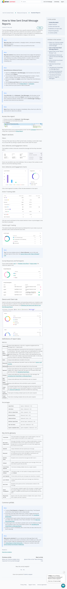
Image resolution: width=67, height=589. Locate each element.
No (24, 569)
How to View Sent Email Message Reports (55, 48)
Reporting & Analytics (7, 552)
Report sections (53, 24)
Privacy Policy (23, 584)
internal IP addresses (15, 389)
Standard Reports (35, 12)
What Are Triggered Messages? (54, 77)
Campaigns (31, 83)
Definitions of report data (55, 28)
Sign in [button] (62, 1)
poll (15, 263)
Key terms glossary (54, 30)
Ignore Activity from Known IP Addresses (14, 544)
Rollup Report (23, 83)
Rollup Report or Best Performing (14, 543)
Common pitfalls (53, 33)
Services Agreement (42, 584)
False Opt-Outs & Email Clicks (54, 64)
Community (56, 1)
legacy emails (33, 263)
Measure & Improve (22, 12)
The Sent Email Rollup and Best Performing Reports (55, 71)
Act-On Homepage (48, 1)
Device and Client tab (54, 26)
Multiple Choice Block (23, 263)
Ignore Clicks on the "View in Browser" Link (56, 52)
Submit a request (28, 574)
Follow (39, 27)
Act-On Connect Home (8, 12)
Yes (21, 569)
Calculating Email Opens (23, 372)
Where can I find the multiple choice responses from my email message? (56, 44)
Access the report (53, 22)
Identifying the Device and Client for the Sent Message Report (56, 56)
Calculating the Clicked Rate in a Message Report (20, 376)
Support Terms (32, 584)
